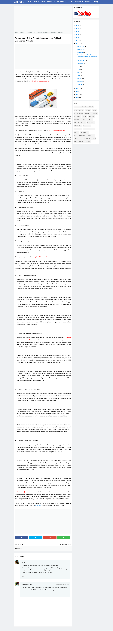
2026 (77, 26)
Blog (75, 110)
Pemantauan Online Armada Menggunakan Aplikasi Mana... (87, 56)
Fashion (87, 113)
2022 (77, 38)
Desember (80, 46)
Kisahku (76, 119)
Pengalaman (86, 126)
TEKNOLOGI (90, 135)
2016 (77, 97)
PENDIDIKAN (77, 126)
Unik (75, 141)
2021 (77, 41)
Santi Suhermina (27, 584)
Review (76, 132)
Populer (86, 129)
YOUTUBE (87, 141)
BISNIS (91, 107)
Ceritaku (87, 110)
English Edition (78, 113)
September (81, 60)
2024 (77, 32)
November (81, 49)
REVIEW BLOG (85, 132)
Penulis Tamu (77, 129)
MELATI (83, 122)
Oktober (80, 52)
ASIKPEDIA (84, 107)
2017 (77, 94)
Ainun (23, 562)
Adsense (76, 107)
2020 (77, 44)
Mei (78, 72)
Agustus (80, 63)
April (79, 75)
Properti (92, 129)
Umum (94, 138)
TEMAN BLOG (78, 138)
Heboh (84, 116)
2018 (77, 91)
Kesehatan (91, 116)
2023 (77, 35)
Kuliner (83, 119)
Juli (78, 66)
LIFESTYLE (90, 119)
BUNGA (81, 110)
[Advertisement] (43, 18)
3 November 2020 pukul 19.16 (62, 584)
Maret (79, 78)
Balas (23, 576)
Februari (80, 81)
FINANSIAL (94, 113)
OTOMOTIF (90, 122)
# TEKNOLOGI (19, 544)
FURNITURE (77, 116)
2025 (77, 29)
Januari (80, 84)
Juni (78, 69)
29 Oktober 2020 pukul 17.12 (62, 562)
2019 (77, 88)
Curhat (94, 110)
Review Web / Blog (79, 135)
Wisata (81, 141)
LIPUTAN (76, 122)
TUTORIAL (87, 138)
